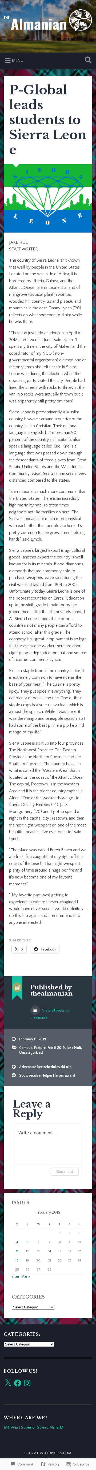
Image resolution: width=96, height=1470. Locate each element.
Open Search (87, 60)
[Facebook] (17, 1383)
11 (17, 1251)
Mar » (25, 1277)
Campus (25, 1048)
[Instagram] (27, 1383)
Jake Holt (74, 1048)
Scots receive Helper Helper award (47, 1075)
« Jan (15, 1277)
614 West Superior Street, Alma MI (34, 1427)
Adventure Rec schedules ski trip (45, 1067)
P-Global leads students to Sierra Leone (48, 120)
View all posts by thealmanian (50, 1014)
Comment (64, 1171)
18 (16, 1260)
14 (49, 1251)
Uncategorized (31, 1052)
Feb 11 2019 (56, 1048)
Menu (17, 60)
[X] (8, 1383)
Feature (40, 1048)
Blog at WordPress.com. (48, 1453)
